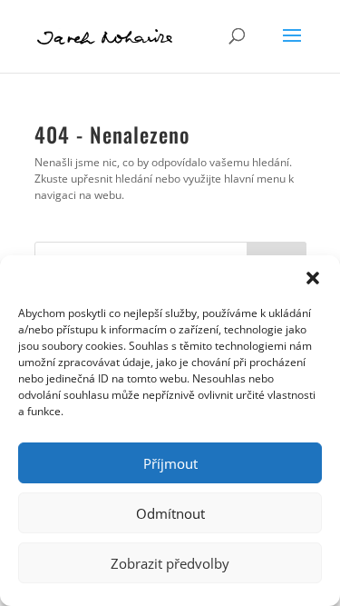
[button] (313, 278)
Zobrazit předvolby (170, 563)
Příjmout (170, 463)
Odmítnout (170, 513)
